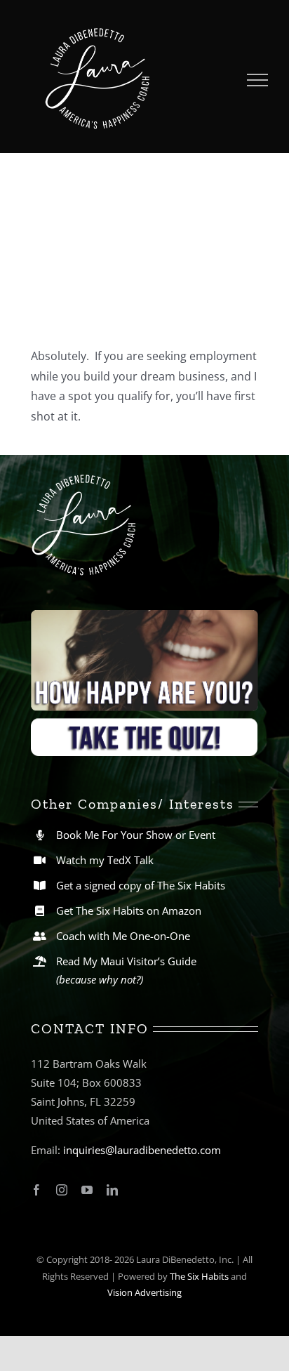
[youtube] (87, 1190)
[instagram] (61, 1190)
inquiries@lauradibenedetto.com (142, 1150)
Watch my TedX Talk (105, 860)
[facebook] (36, 1190)
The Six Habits (199, 1276)
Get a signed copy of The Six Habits (140, 885)
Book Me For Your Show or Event (135, 835)
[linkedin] (112, 1190)
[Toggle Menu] (257, 80)
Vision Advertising (144, 1292)
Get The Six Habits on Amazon (128, 910)
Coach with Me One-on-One (123, 936)
